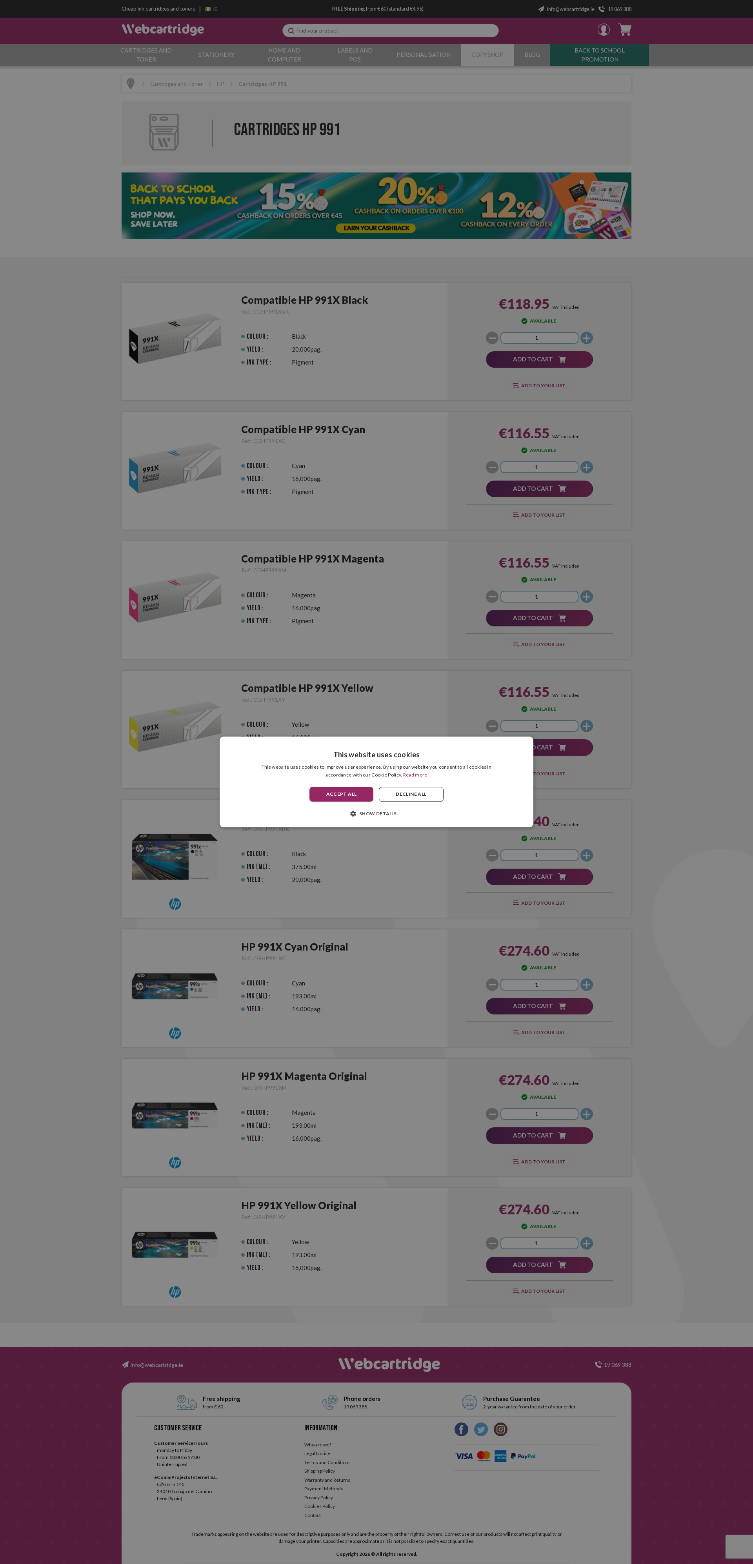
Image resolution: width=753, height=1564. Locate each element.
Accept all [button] (341, 794)
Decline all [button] (411, 794)
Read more (415, 775)
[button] (376, 814)
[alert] (376, 782)
